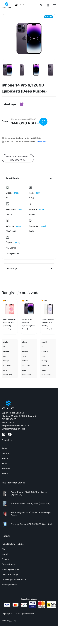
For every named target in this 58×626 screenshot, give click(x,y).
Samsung (6, 453)
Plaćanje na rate (9, 584)
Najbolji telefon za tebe (13, 544)
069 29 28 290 (22, 425)
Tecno (5, 473)
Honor (5, 463)
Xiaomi (5, 458)
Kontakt (5, 554)
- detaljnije (41, 141)
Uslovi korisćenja (10, 574)
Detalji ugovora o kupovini (14, 579)
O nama (5, 559)
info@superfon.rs (16, 428)
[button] (54, 5)
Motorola (6, 468)
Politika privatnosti (11, 569)
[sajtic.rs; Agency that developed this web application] (12, 620)
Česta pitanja (8, 564)
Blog (4, 549)
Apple (4, 448)
